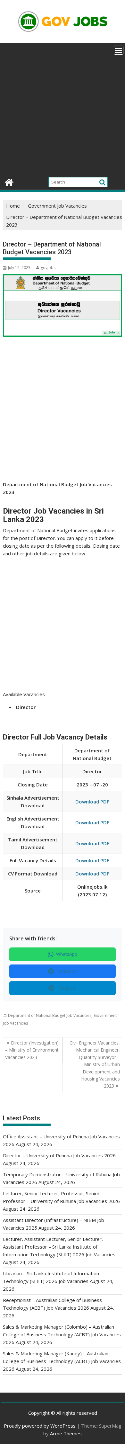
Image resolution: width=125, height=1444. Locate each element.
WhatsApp (66, 954)
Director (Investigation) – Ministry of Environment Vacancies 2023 (32, 1050)
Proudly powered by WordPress (40, 1425)
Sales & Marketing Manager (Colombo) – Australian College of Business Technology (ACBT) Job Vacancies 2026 (62, 1334)
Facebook (66, 971)
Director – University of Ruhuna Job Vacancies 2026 (59, 1155)
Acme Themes (66, 1433)
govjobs (48, 267)
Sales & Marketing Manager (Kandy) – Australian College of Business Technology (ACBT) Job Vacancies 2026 (62, 1361)
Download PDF (92, 801)
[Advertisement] (62, 109)
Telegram (67, 988)
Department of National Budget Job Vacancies (49, 1015)
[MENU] (118, 50)
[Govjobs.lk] (9, 181)
